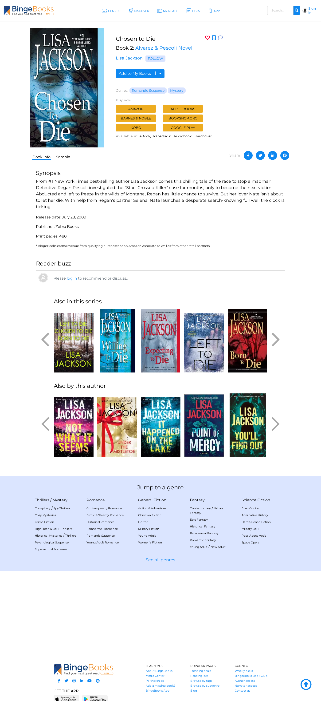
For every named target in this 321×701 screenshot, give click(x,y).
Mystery (176, 90)
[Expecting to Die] (160, 340)
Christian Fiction (149, 515)
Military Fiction (148, 529)
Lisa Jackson (129, 58)
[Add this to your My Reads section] (214, 37)
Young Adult (147, 535)
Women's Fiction (150, 542)
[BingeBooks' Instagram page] (74, 681)
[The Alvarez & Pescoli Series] (74, 340)
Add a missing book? (160, 685)
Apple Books (183, 109)
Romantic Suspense (148, 90)
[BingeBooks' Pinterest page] (98, 681)
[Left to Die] (204, 340)
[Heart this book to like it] (207, 37)
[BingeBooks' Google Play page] (95, 699)
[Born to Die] (247, 340)
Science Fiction (256, 500)
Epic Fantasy (199, 519)
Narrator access (246, 685)
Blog (193, 690)
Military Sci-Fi (251, 529)
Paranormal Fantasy (204, 533)
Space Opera (250, 542)
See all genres (160, 559)
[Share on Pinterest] (284, 155)
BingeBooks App (157, 690)
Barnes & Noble (136, 118)
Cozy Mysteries (45, 515)
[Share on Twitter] (260, 155)
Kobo (136, 128)
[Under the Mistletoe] (117, 425)
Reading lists (199, 675)
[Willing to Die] (117, 340)
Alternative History (255, 515)
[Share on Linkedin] (272, 155)
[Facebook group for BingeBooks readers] (59, 681)
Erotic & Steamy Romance (105, 515)
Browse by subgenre (204, 685)
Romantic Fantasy (203, 540)
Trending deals (200, 671)
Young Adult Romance (102, 542)
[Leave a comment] (220, 37)
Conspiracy (43, 508)
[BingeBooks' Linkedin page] (81, 681)
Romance (95, 500)
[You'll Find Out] (247, 425)
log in (72, 278)
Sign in (312, 10)
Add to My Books (135, 73)
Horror (143, 522)
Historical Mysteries (48, 535)
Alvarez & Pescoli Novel (163, 48)
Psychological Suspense (52, 542)
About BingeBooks (159, 671)
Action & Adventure (152, 508)
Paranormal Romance (102, 529)
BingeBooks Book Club (251, 675)
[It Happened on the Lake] (160, 425)
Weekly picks (244, 671)
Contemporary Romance (104, 508)
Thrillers (42, 500)
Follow (155, 58)
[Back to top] (306, 685)
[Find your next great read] (29, 10)
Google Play (183, 128)
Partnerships (155, 680)
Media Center (155, 675)
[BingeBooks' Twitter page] (66, 681)
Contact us (242, 690)
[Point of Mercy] (204, 425)
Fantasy (197, 500)
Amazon (136, 109)
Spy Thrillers (62, 508)
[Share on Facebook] (248, 155)
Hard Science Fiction (256, 522)
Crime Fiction (44, 522)
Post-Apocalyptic (254, 535)
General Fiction (152, 500)
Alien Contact (251, 508)
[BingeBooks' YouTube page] (89, 681)
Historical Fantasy (202, 526)
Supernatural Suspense (51, 549)
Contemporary (200, 508)
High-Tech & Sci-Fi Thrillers (53, 529)
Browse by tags (201, 680)
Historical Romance (100, 522)
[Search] (296, 10)
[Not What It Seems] (74, 425)
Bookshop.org (182, 118)
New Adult (218, 547)
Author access (245, 680)
